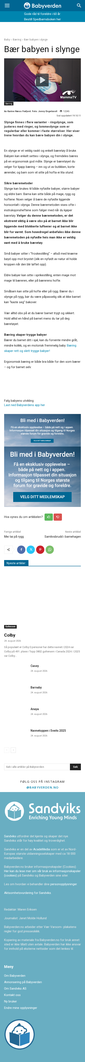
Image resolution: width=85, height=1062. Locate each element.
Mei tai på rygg (14, 536)
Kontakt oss (12, 995)
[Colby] (42, 601)
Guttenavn (10, 626)
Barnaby (36, 687)
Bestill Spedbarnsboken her (42, 19)
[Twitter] (31, 550)
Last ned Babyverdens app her (24, 405)
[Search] (79, 5)
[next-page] (13, 750)
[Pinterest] (40, 550)
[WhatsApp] (50, 550)
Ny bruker (10, 1001)
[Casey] (15, 670)
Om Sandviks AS (15, 988)
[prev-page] (6, 750)
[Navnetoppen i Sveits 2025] (15, 735)
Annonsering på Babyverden (23, 982)
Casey (35, 666)
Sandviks (10, 836)
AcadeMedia (42, 849)
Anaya (35, 709)
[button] (7, 5)
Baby (7, 39)
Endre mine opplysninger (20, 1008)
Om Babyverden (14, 976)
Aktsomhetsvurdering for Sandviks (27, 893)
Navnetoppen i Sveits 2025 (48, 730)
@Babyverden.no (42, 787)
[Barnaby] (15, 692)
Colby (9, 635)
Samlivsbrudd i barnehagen (63, 536)
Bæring (17, 39)
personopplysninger (63, 884)
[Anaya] (15, 714)
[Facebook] (21, 550)
